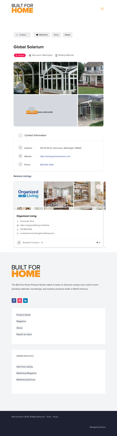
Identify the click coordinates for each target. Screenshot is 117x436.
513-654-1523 (26, 229)
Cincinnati (24, 221)
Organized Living (27, 216)
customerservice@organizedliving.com (37, 233)
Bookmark (43, 34)
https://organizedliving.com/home (34, 225)
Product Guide (23, 314)
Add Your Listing (24, 366)
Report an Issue (24, 334)
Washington (47, 55)
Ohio (32, 221)
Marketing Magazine (26, 373)
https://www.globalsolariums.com (55, 156)
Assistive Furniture (31, 242)
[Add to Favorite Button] (98, 186)
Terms (48, 417)
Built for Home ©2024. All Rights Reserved (29, 417)
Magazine (21, 321)
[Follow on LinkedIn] (25, 300)
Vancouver (36, 55)
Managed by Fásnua (97, 427)
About (19, 328)
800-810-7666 (47, 164)
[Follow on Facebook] (14, 300)
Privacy (55, 417)
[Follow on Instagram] (19, 300)
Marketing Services (25, 379)
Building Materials (66, 55)
